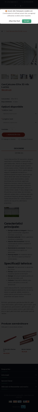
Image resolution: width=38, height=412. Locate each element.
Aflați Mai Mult (14, 21)
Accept (26, 21)
